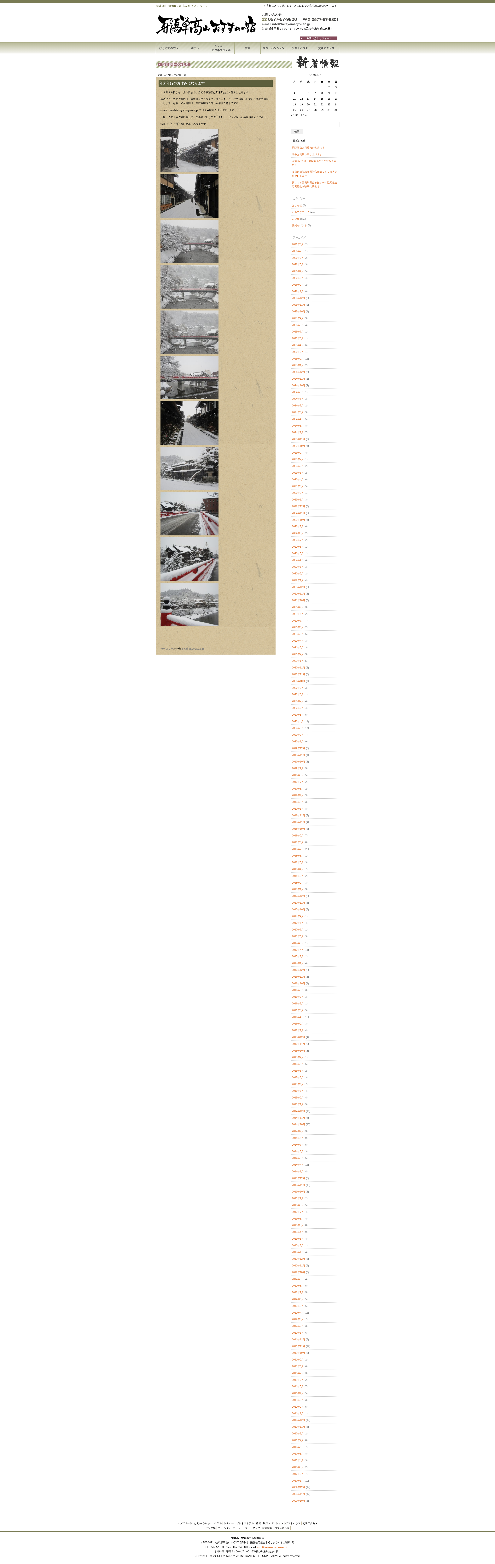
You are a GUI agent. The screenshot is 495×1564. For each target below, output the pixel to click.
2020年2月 (298, 734)
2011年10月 (298, 1352)
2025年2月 (298, 358)
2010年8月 (298, 1433)
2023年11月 (298, 439)
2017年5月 (298, 943)
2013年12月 (298, 1178)
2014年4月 (298, 1164)
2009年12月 (298, 1487)
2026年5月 (298, 264)
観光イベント (299, 225)
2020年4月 (298, 721)
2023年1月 (298, 499)
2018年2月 (298, 882)
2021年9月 (298, 607)
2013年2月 (298, 1245)
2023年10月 (298, 445)
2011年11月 (298, 1346)
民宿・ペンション (274, 48)
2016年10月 (298, 983)
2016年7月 (298, 996)
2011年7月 (298, 1373)
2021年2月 (298, 654)
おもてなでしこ (301, 212)
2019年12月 (298, 748)
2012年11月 (298, 1265)
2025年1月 (298, 365)
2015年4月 (298, 1084)
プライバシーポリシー (230, 1528)
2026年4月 (298, 271)
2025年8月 (298, 325)
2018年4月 (298, 869)
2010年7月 (298, 1440)
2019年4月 (298, 795)
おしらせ (297, 205)
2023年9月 (298, 452)
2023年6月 (298, 466)
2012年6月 (298, 1299)
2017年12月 (298, 896)
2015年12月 (298, 1037)
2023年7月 (298, 459)
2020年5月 (298, 714)
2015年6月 (298, 1070)
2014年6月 (298, 1151)
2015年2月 (298, 1097)
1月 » (304, 115)
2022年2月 (298, 573)
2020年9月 (298, 687)
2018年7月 (298, 849)
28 (315, 110)
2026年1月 (298, 291)
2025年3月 (298, 351)
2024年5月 (298, 412)
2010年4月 (298, 1460)
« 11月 (294, 115)
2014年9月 (298, 1131)
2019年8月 (298, 775)
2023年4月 (298, 479)
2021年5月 (298, 634)
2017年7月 (298, 929)
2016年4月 (298, 1017)
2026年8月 (298, 244)
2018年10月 (298, 828)
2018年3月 (298, 875)
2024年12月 (298, 372)
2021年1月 (298, 660)
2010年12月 (298, 1420)
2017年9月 (298, 916)
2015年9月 (298, 1057)
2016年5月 (298, 1010)
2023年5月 (298, 472)
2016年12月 (298, 970)
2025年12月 (298, 298)
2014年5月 (298, 1158)
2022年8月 (298, 533)
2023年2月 (298, 492)
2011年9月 (298, 1359)
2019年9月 (298, 768)
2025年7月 (298, 331)
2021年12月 (298, 587)
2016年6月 (298, 1003)
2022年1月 (298, 580)
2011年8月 (298, 1366)
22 (322, 104)
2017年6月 (298, 936)
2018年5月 (298, 862)
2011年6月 (298, 1379)
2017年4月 (298, 949)
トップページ (184, 1523)
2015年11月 (298, 1043)
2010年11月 (298, 1426)
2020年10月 (298, 681)
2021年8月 (298, 613)
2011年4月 (298, 1393)
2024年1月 (298, 432)
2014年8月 (298, 1138)
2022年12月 (298, 506)
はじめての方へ (168, 48)
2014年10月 (298, 1124)
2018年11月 (298, 822)
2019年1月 (298, 808)
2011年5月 (298, 1386)
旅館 (247, 48)
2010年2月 (298, 1473)
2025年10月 (298, 311)
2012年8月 (298, 1285)
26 (301, 110)
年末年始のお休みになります (182, 83)
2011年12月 (298, 1339)
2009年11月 (298, 1494)
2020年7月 (298, 701)
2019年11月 (298, 755)
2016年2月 (298, 1023)
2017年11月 (298, 902)
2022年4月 (298, 560)
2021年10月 (298, 600)
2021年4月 (298, 640)
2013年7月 (298, 1211)
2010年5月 (298, 1453)
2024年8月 (298, 398)
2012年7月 (298, 1292)
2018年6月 (298, 855)
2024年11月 (298, 378)
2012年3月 (298, 1319)
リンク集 (211, 1528)
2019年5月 (298, 788)
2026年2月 (298, 284)
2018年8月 (298, 842)
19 (301, 104)
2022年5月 (298, 553)
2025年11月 (298, 304)
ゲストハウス (300, 48)
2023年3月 (298, 486)
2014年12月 (298, 1111)
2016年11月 (298, 976)
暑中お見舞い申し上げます (307, 154)
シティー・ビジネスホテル (221, 48)
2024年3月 (298, 425)
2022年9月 (298, 526)
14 (315, 98)
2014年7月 (298, 1144)
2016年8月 (298, 990)
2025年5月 (298, 338)
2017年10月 (298, 909)
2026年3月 (298, 277)
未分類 (177, 648)
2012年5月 (298, 1305)
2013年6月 (298, 1218)
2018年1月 (298, 889)
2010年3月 (298, 1467)
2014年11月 (298, 1117)
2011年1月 (298, 1413)
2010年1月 (298, 1480)
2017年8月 (298, 922)
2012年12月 (298, 1258)
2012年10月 (298, 1272)
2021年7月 (298, 620)
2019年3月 (298, 802)
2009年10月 (298, 1500)
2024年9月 (298, 392)
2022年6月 (298, 546)
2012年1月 (298, 1332)
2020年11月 (298, 674)
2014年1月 (298, 1171)
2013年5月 (298, 1225)
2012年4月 (298, 1312)
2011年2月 (298, 1406)
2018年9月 (298, 835)
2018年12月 (298, 815)
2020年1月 (298, 741)
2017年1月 (298, 963)
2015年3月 (298, 1090)
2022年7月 (298, 540)
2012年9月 (298, 1279)
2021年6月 (298, 627)
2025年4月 (298, 345)
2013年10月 (298, 1191)
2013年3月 (298, 1238)
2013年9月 (298, 1198)
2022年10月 (298, 519)
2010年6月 (298, 1447)
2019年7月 (298, 781)
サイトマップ (252, 1528)
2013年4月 (298, 1232)
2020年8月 (298, 694)
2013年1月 (298, 1252)
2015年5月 (298, 1077)
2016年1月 (298, 1030)
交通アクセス (326, 48)
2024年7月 (298, 405)
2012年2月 (298, 1326)
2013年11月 (298, 1185)
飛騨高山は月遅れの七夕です (308, 147)
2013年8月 (298, 1205)
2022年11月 (298, 513)
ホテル (195, 48)
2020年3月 (298, 728)
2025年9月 (298, 318)
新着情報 (267, 1528)
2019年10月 (298, 761)
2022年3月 (298, 566)
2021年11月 (298, 593)
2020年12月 (298, 667)
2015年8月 (298, 1064)
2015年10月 (298, 1050)
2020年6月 (298, 708)
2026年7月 (298, 251)
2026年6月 (298, 257)
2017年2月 (298, 956)
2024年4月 (298, 419)
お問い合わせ (281, 1528)
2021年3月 (298, 647)
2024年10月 (298, 385)
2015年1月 (298, 1104)
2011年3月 (298, 1400)
